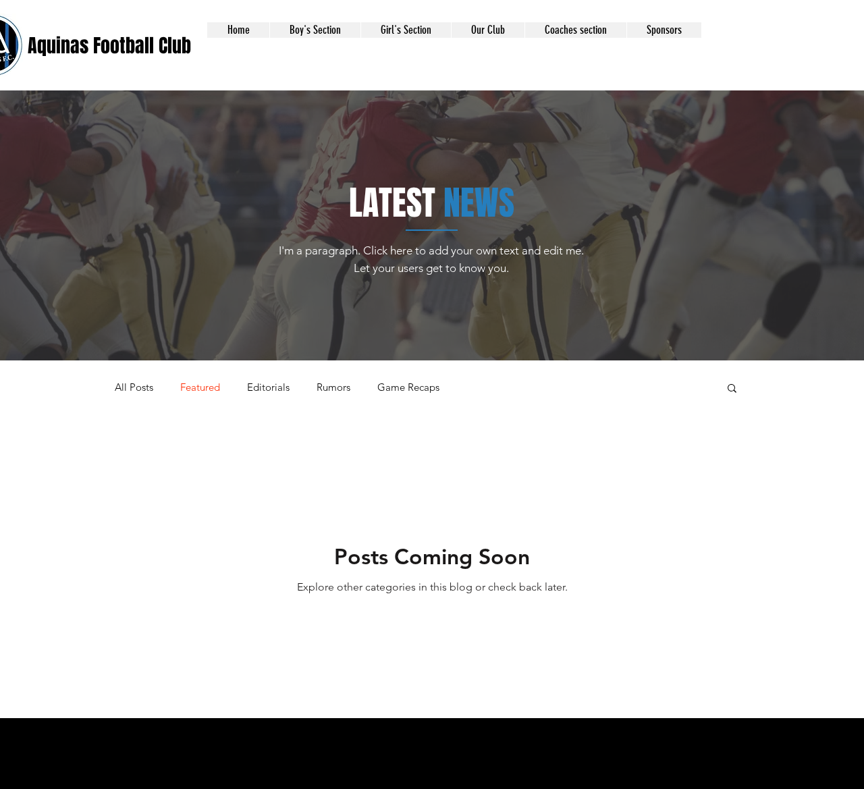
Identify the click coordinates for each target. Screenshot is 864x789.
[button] (314, 30)
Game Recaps (408, 387)
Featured (200, 387)
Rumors (333, 387)
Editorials (268, 387)
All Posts (134, 387)
